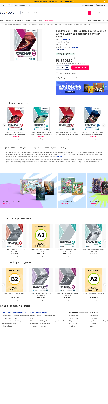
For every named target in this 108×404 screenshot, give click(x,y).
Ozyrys (32, 318)
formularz (58, 156)
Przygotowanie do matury (10, 318)
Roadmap (75, 47)
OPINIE (36, 148)
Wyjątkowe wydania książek (99, 321)
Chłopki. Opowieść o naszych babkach (42, 316)
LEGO (92, 326)
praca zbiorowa (66, 39)
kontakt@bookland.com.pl (22, 5)
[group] (15, 125)
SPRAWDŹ (5, 204)
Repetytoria (94, 316)
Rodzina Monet (73, 316)
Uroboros (93, 323)
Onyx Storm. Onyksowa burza (40, 323)
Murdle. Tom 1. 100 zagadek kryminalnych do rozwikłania (48, 321)
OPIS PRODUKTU (9, 148)
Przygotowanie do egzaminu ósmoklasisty (15, 316)
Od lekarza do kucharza (38, 326)
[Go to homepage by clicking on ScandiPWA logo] (7, 12)
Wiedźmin (72, 326)
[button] (89, 13)
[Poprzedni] (3, 241)
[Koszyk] (98, 13)
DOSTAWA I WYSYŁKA (50, 148)
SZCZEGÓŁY (22, 148)
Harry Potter (73, 323)
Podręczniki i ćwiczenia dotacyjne (12, 321)
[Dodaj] (67, 67)
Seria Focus (93, 318)
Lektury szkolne (7, 326)
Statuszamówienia (88, 5)
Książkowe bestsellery (39, 312)
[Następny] (105, 241)
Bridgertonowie (74, 321)
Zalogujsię (101, 5)
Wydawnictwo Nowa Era (9, 323)
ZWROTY (63, 148)
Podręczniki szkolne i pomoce (14, 312)
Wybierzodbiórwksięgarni (67, 73)
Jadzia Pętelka (73, 318)
